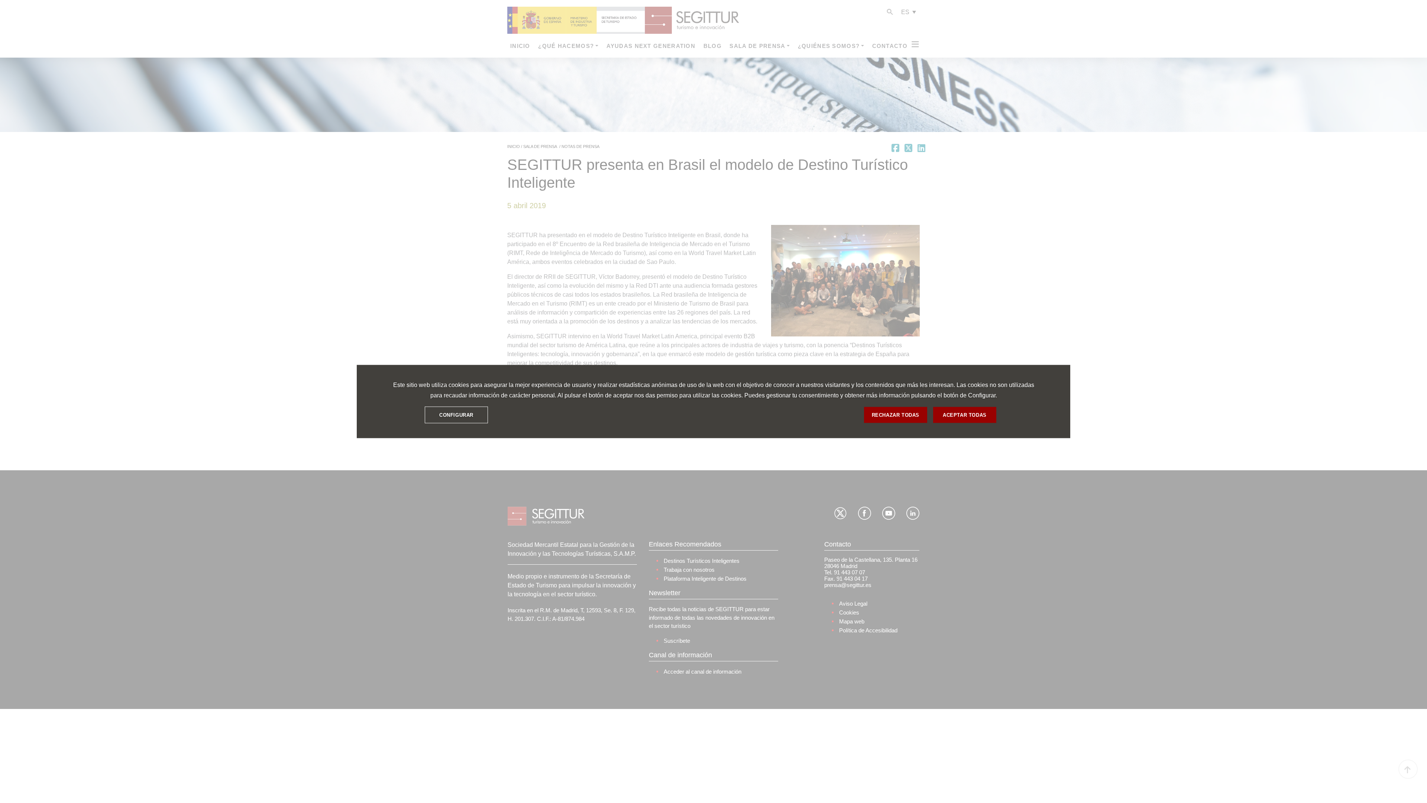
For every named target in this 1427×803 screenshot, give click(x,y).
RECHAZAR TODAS (895, 414)
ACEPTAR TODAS (965, 414)
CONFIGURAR (456, 414)
